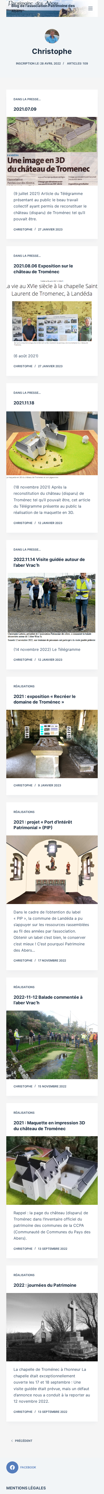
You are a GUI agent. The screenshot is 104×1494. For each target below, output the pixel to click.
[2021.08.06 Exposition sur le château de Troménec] (52, 313)
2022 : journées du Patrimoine (45, 1285)
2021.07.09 (25, 109)
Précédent (23, 1441)
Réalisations (24, 686)
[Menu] (90, 8)
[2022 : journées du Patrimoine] (52, 1327)
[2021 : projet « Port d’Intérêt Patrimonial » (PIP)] (52, 869)
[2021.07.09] (52, 151)
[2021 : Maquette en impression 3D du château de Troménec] (52, 1170)
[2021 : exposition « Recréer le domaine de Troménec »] (52, 744)
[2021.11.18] (52, 444)
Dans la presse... (27, 99)
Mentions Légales (26, 1488)
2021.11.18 (24, 402)
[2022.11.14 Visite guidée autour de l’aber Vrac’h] (52, 607)
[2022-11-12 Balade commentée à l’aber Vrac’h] (52, 1045)
